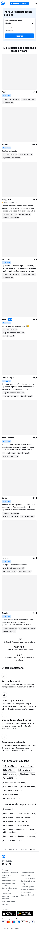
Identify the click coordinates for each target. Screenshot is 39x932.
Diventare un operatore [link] (6, 876)
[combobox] (19, 22)
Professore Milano (10, 798)
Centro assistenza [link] (27, 873)
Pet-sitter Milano (28, 786)
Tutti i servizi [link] (14, 928)
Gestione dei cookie (28, 895)
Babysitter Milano (10, 786)
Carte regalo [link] (6, 894)
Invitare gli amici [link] (7, 891)
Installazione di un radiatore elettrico (18, 817)
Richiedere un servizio (19, 3)
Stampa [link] (23, 884)
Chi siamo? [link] (5, 904)
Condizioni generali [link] (28, 886)
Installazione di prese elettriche (16, 825)
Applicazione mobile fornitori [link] (9, 884)
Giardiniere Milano (27, 774)
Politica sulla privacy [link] (28, 889)
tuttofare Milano (9, 774)
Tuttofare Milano (10, 766)
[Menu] (36, 3)
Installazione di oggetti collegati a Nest (19, 813)
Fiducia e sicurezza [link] (28, 878)
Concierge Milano (10, 794)
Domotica (7, 809)
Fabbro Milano (24, 770)
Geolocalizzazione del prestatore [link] (10, 897)
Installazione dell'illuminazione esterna (19, 836)
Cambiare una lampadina (13, 840)
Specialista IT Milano (11, 790)
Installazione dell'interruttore (15, 821)
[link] (19, 79)
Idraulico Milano (26, 766)
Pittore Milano (9, 770)
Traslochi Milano (10, 778)
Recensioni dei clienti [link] (9, 888)
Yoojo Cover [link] (25, 875)
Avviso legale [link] (26, 892)
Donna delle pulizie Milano (14, 782)
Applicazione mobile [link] (9, 880)
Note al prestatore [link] (8, 901)
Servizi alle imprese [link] (28, 881)
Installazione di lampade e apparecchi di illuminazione (18, 830)
